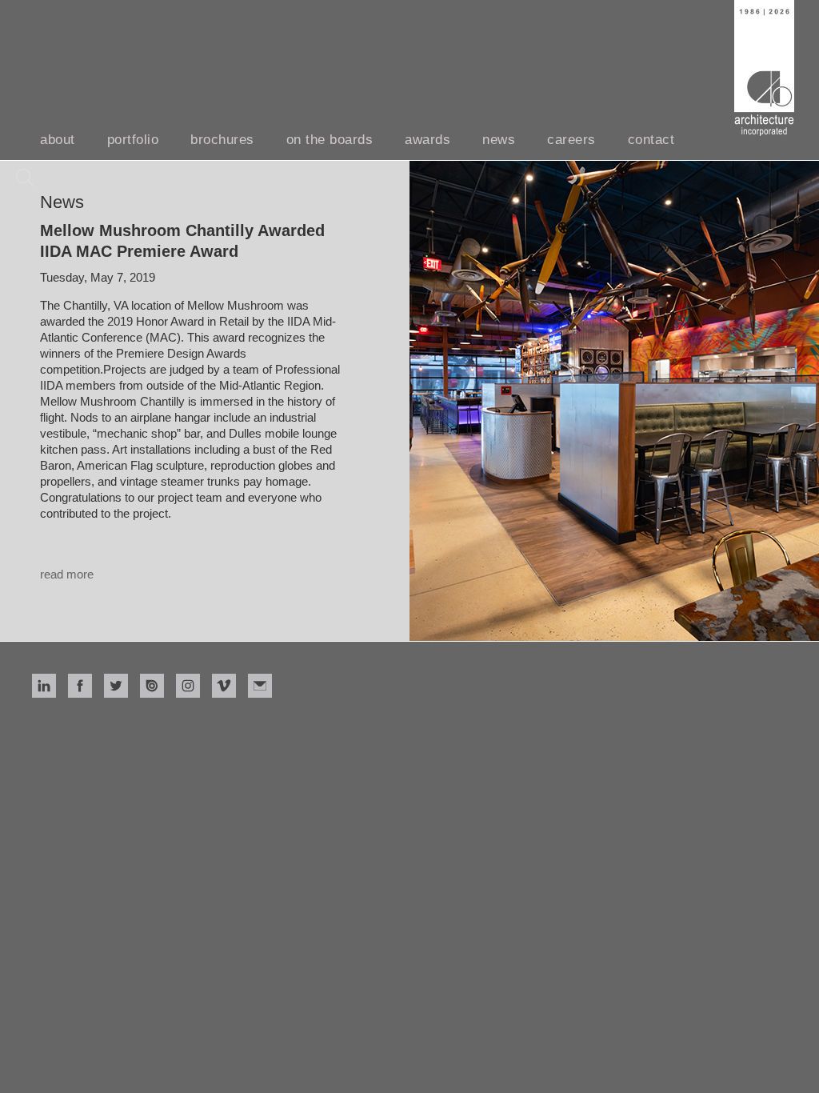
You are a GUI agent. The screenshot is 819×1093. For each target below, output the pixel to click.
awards (427, 139)
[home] (764, 68)
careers (571, 139)
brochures (222, 139)
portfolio (133, 139)
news (498, 139)
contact (651, 139)
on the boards (330, 139)
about (57, 139)
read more (67, 574)
